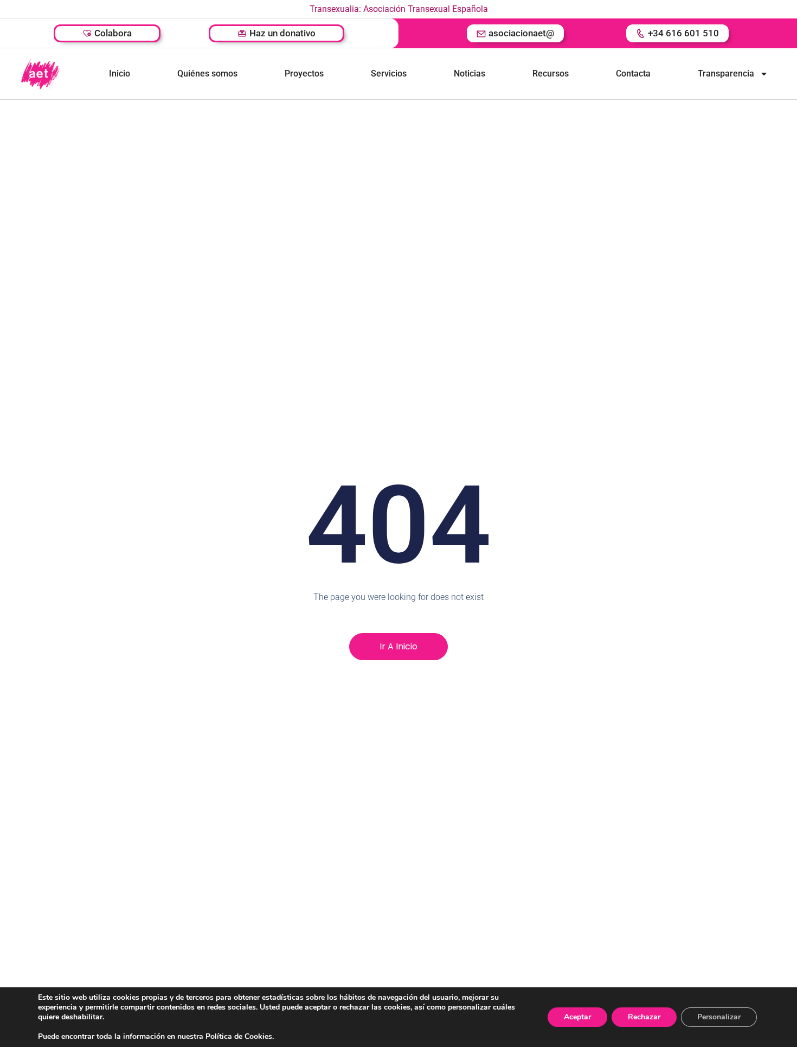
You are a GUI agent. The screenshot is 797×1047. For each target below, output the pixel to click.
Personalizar (719, 1017)
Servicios (389, 73)
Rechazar (644, 1017)
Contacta (633, 73)
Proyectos (304, 73)
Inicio (119, 73)
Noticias (469, 73)
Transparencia (726, 73)
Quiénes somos (207, 73)
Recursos (550, 73)
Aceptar (577, 1017)
